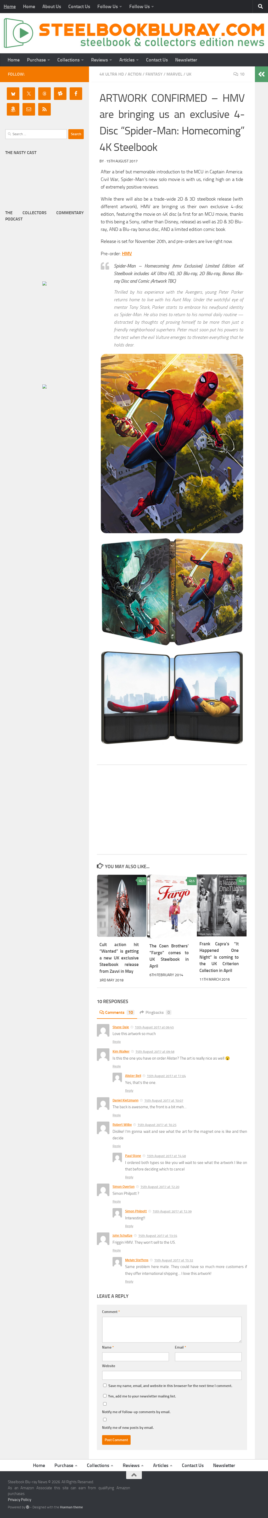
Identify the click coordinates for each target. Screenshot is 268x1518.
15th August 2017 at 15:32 (173, 1260)
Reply (117, 1042)
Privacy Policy (19, 1499)
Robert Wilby (122, 1125)
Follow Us (107, 6)
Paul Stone (133, 1156)
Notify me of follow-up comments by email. (136, 1412)
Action (135, 74)
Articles (127, 60)
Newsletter (186, 60)
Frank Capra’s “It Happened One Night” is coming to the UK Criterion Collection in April (219, 957)
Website (108, 1366)
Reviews (99, 60)
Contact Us (79, 6)
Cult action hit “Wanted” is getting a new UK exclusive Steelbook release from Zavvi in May (119, 958)
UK (188, 74)
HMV (127, 254)
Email (180, 1347)
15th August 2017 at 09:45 (154, 1027)
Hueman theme (71, 1507)
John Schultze (122, 1235)
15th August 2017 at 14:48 (166, 1156)
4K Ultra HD (111, 74)
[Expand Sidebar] (261, 74)
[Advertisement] (172, 809)
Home (10, 6)
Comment (111, 1312)
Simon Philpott (136, 1211)
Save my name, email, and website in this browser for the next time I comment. (170, 1386)
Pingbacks (158, 1012)
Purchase (36, 60)
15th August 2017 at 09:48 (154, 1052)
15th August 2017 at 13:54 (157, 1236)
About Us (51, 6)
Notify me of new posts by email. (128, 1427)
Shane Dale (121, 1027)
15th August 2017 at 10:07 (163, 1100)
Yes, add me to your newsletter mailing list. (141, 1396)
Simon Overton (124, 1187)
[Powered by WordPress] (27, 1507)
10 (242, 74)
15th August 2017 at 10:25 (156, 1125)
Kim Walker (121, 1051)
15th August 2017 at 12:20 (159, 1187)
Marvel (174, 74)
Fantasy (154, 74)
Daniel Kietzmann (125, 1100)
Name (108, 1347)
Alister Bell (133, 1076)
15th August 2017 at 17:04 (166, 1076)
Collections (68, 60)
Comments (119, 1012)
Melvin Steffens (136, 1260)
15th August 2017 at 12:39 (172, 1211)
